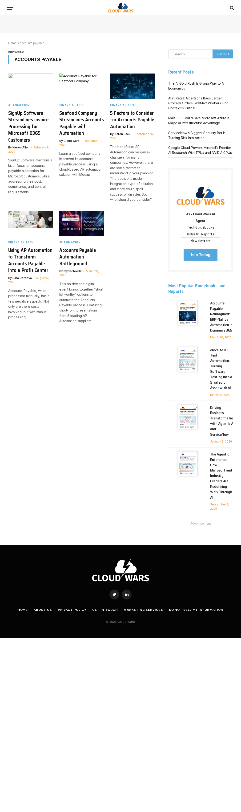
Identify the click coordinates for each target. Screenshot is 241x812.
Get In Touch (105, 609)
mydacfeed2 (73, 271)
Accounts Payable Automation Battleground (77, 257)
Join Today (200, 254)
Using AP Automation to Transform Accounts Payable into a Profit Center (30, 260)
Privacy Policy (72, 609)
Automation (19, 105)
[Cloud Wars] (121, 7)
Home (12, 43)
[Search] (231, 7)
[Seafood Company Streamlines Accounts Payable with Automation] (81, 86)
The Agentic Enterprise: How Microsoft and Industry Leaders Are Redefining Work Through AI (221, 476)
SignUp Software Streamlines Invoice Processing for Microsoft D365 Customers (28, 127)
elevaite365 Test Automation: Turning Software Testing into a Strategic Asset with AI (221, 369)
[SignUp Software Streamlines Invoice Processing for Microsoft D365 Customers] (30, 86)
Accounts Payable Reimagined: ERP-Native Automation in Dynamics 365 (221, 317)
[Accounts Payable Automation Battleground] (81, 223)
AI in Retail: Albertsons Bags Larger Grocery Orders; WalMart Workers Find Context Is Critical (198, 103)
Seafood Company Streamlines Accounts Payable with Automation (81, 123)
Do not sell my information (196, 609)
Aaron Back (122, 134)
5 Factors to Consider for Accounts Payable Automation (132, 120)
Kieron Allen (20, 147)
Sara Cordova (22, 278)
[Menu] (10, 7)
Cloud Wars (72, 141)
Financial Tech (72, 105)
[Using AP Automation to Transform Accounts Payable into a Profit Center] (30, 223)
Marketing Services (143, 609)
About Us (43, 609)
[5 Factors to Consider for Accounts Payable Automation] (132, 86)
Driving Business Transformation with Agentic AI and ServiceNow (222, 421)
